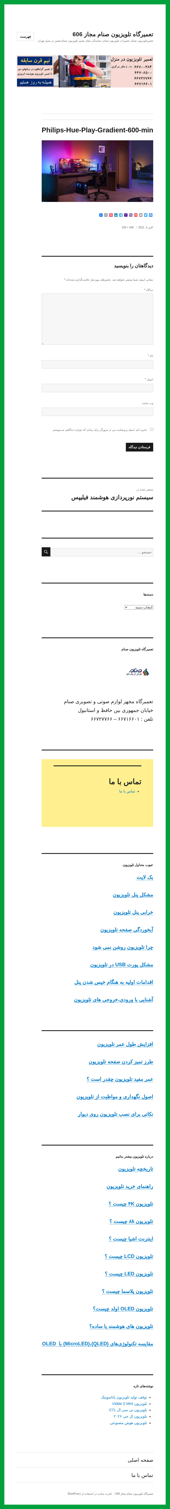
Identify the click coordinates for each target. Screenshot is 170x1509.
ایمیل (149, 379)
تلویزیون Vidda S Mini (129, 1404)
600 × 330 (128, 227)
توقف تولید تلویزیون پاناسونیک (124, 1397)
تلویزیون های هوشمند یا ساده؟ (121, 1326)
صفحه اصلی (140, 1460)
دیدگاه (148, 289)
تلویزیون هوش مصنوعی (128, 1423)
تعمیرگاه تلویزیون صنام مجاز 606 (113, 34)
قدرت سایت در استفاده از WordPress (90, 1493)
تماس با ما (127, 791)
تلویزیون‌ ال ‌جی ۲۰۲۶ (130, 1416)
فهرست (25, 36)
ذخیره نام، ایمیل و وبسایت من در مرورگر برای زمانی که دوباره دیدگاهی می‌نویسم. (99, 429)
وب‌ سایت (147, 403)
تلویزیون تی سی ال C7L (128, 1410)
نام (150, 355)
